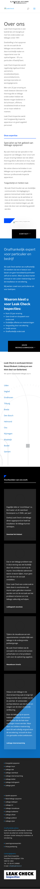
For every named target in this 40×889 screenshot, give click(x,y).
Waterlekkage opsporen (13, 799)
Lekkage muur (10, 766)
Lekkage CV (9, 805)
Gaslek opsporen (11, 796)
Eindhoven (8, 397)
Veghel (7, 391)
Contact (24, 234)
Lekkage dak (9, 769)
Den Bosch (8, 415)
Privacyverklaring (11, 847)
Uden (6, 385)
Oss (5, 427)
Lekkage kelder (10, 779)
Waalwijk (8, 439)
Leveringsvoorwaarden (13, 843)
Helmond (8, 421)
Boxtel (6, 445)
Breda (6, 409)
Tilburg (7, 403)
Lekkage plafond (11, 818)
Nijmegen (8, 433)
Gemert (7, 451)
